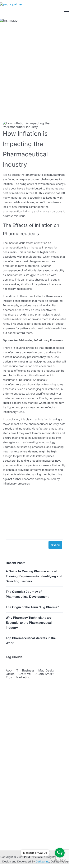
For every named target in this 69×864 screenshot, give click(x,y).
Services (13, 784)
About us (13, 777)
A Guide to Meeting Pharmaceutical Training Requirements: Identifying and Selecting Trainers (34, 576)
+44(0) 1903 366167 (32, 836)
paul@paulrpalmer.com (32, 842)
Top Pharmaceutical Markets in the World (31, 641)
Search (55, 545)
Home (9, 77)
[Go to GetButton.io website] (60, 860)
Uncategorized (28, 77)
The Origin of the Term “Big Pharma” (32, 607)
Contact (12, 800)
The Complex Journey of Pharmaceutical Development (27, 594)
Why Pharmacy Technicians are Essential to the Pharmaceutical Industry (29, 622)
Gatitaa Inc (42, 861)
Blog (10, 792)
